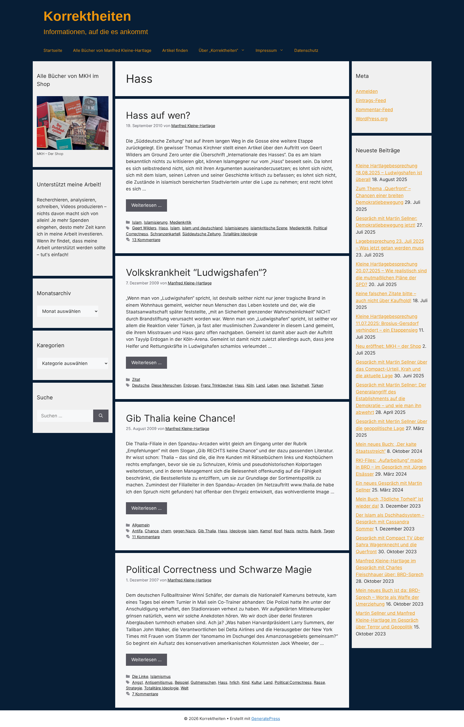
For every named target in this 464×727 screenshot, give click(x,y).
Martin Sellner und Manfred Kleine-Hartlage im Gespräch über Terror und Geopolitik (387, 620)
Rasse (319, 682)
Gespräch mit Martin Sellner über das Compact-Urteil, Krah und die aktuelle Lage (391, 368)
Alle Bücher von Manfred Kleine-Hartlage (112, 50)
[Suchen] (100, 416)
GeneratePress (265, 718)
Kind (245, 682)
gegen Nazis (184, 531)
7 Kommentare (145, 694)
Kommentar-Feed (374, 109)
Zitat (136, 379)
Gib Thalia (207, 531)
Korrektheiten (87, 16)
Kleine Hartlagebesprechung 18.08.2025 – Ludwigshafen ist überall (389, 172)
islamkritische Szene (269, 228)
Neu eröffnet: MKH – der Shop (388, 346)
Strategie (134, 688)
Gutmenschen (203, 682)
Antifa (137, 531)
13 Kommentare (146, 239)
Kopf (278, 531)
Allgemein (141, 525)
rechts (302, 531)
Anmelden (367, 91)
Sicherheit (300, 385)
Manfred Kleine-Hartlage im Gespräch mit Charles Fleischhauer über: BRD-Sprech (389, 567)
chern (166, 531)
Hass (163, 228)
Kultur (257, 682)
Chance (152, 531)
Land (260, 385)
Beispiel (182, 682)
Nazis (289, 531)
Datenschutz (306, 50)
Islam (137, 222)
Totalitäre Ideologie (240, 234)
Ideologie (238, 531)
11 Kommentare (146, 536)
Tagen (329, 531)
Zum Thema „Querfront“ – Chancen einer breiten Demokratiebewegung (383, 195)
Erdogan (191, 385)
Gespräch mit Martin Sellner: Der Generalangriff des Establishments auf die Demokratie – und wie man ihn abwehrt (391, 398)
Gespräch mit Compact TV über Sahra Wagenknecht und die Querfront (390, 544)
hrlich (235, 682)
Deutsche (140, 385)
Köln (250, 385)
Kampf (266, 531)
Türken (317, 385)
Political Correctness (293, 682)
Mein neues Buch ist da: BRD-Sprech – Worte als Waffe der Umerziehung (388, 597)
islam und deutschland (202, 228)
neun (284, 385)
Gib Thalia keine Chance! (180, 418)
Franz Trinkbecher (217, 385)
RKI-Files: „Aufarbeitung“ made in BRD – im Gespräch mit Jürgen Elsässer (391, 467)
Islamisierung (156, 222)
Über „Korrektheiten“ (218, 50)
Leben (272, 385)
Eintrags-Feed (371, 100)
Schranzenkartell (165, 234)
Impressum (266, 50)
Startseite (53, 50)
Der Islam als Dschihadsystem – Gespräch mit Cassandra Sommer (390, 521)
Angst (137, 682)
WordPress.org (371, 118)
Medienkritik (180, 222)
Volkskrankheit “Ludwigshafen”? (196, 272)
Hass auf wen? (158, 115)
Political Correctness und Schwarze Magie (219, 569)
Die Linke (140, 676)
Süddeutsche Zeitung (201, 234)
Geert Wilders (144, 228)
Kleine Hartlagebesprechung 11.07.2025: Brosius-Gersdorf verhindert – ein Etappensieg (387, 323)
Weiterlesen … (146, 205)
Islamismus (160, 676)
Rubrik (315, 531)
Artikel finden (175, 50)
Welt (185, 688)
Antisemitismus (159, 682)
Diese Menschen (166, 385)
